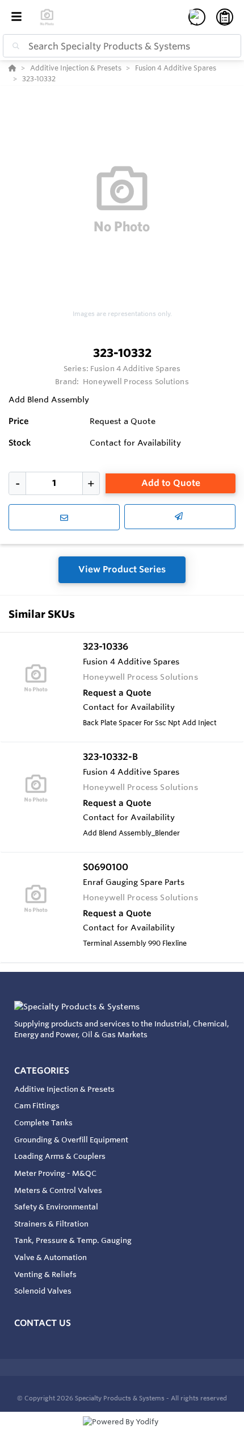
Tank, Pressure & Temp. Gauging (73, 1240)
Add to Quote (170, 482)
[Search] (13, 46)
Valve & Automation (50, 1257)
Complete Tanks (43, 1122)
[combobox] (122, 46)
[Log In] (196, 17)
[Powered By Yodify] (122, 1432)
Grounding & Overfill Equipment (71, 1139)
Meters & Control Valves (58, 1190)
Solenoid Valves (42, 1290)
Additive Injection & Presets (64, 1089)
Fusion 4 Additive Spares (135, 368)
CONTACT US (42, 1322)
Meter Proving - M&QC (55, 1173)
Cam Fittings (37, 1105)
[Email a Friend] (179, 516)
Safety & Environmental (56, 1206)
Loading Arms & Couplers (60, 1156)
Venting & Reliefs (45, 1274)
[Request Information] (64, 517)
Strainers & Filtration (51, 1223)
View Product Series (122, 569)
